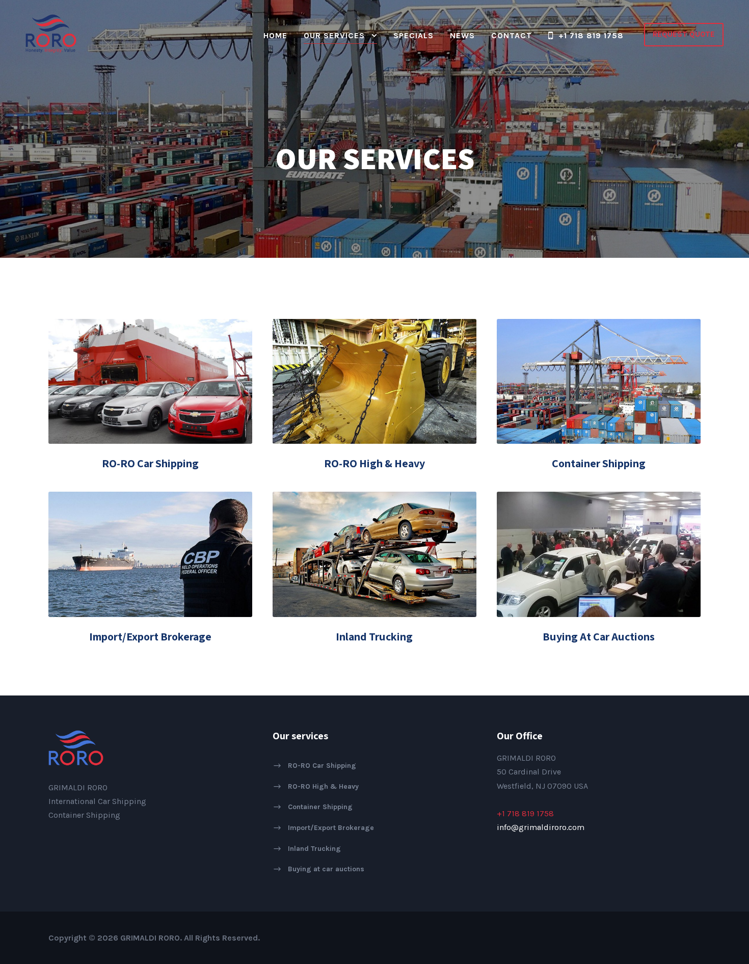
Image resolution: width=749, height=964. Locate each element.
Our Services (334, 35)
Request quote (684, 34)
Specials (413, 35)
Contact (511, 35)
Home (275, 35)
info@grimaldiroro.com (540, 827)
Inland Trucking (374, 636)
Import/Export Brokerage (150, 636)
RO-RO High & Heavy (374, 463)
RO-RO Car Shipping (150, 463)
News (462, 35)
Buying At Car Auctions (599, 636)
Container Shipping (599, 463)
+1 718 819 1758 (591, 35)
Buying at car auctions (326, 869)
